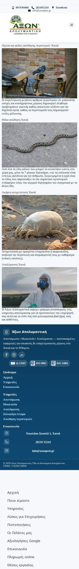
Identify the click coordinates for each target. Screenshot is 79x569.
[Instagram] (14, 355)
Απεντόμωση (11, 399)
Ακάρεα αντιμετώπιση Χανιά (19, 192)
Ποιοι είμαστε (18, 500)
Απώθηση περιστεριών (17, 419)
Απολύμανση (11, 409)
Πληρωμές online (20, 557)
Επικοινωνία (11, 386)
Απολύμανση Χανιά (13, 264)
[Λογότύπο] (25, 25)
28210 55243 (43, 442)
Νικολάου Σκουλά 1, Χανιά (43, 433)
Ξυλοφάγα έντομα (14, 414)
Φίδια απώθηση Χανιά (15, 119)
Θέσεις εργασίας (20, 565)
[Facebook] (6, 355)
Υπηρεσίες (10, 382)
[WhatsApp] (22, 355)
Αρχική (7, 377)
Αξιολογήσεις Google (23, 541)
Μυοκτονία (10, 404)
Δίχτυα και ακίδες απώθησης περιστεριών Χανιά (30, 45)
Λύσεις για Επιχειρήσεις (26, 516)
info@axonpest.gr (43, 450)
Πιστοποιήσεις (19, 524)
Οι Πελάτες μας (19, 533)
